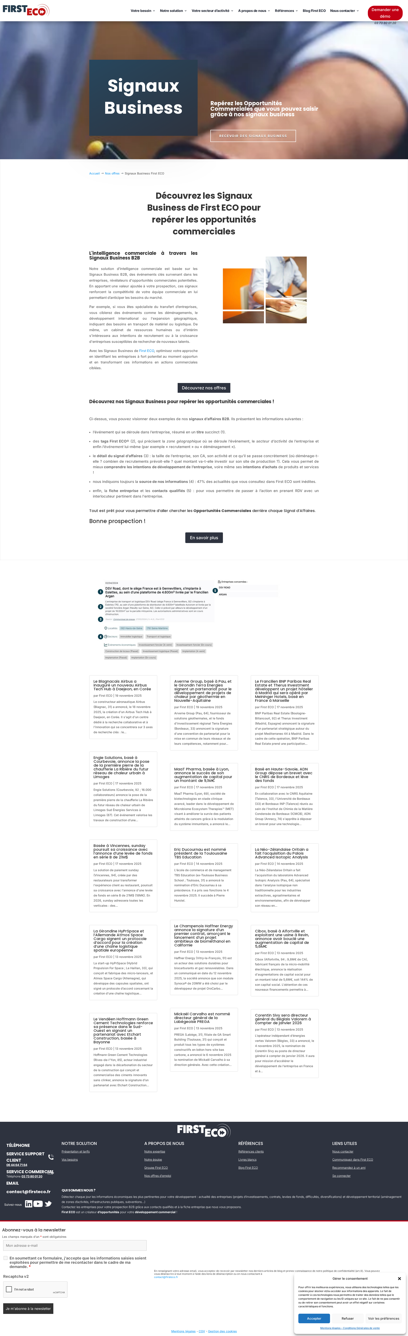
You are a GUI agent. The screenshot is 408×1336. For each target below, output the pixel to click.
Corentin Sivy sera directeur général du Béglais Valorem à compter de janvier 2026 (283, 1019)
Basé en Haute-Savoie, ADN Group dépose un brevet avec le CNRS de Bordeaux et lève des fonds (283, 774)
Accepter (314, 1318)
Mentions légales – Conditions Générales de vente (350, 1328)
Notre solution (171, 11)
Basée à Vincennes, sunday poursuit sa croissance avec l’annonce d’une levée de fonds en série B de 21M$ (123, 851)
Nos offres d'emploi (157, 1175)
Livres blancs (247, 1159)
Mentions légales (183, 1331)
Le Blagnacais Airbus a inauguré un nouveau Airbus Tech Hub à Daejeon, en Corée (122, 685)
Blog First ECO (314, 11)
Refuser (348, 1318)
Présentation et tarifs (76, 1151)
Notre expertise (154, 1151)
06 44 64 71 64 (16, 1165)
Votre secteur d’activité (210, 11)
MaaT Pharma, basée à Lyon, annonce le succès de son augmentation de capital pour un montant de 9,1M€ (203, 774)
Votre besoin (141, 11)
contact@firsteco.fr (28, 1192)
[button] (399, 1278)
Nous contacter (342, 11)
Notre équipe (153, 1159)
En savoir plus (204, 537)
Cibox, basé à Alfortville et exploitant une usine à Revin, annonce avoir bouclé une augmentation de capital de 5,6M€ (282, 938)
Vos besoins (70, 1159)
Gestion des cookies (222, 1331)
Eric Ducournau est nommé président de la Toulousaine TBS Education (200, 853)
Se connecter (341, 1175)
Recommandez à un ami (349, 1167)
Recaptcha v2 (16, 1276)
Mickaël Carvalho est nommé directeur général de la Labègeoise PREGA (202, 1017)
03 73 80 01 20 (31, 1176)
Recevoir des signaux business (253, 136)
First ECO (146, 351)
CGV (202, 1331)
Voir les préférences (383, 1318)
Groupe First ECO (156, 1167)
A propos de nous (252, 11)
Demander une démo (385, 12)
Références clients (251, 1151)
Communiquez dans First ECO (352, 1159)
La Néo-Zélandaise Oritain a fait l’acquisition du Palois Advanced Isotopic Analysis (281, 853)
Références (284, 11)
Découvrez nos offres (204, 387)
